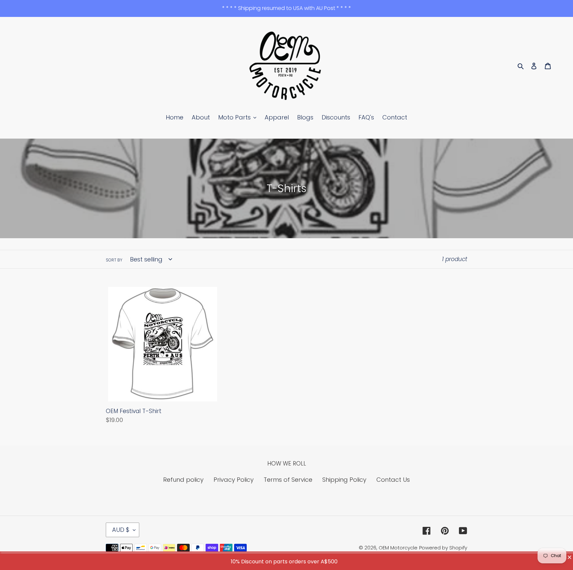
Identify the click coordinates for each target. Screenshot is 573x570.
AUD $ (121, 530)
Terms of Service (288, 479)
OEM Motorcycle (398, 547)
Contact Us (393, 479)
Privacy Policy (234, 479)
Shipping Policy (344, 479)
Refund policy (183, 479)
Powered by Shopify (443, 547)
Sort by (114, 260)
